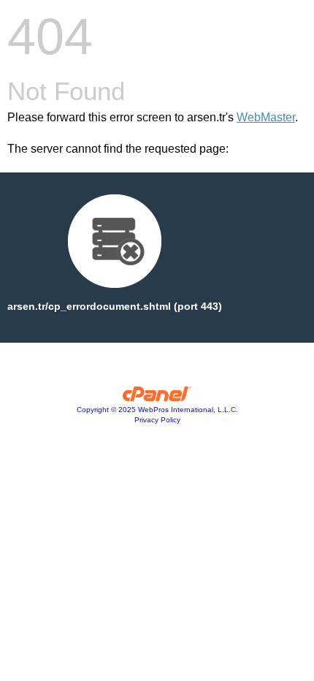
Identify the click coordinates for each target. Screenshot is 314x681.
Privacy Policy (157, 420)
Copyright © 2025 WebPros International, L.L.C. (157, 410)
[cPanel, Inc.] (157, 397)
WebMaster (266, 117)
